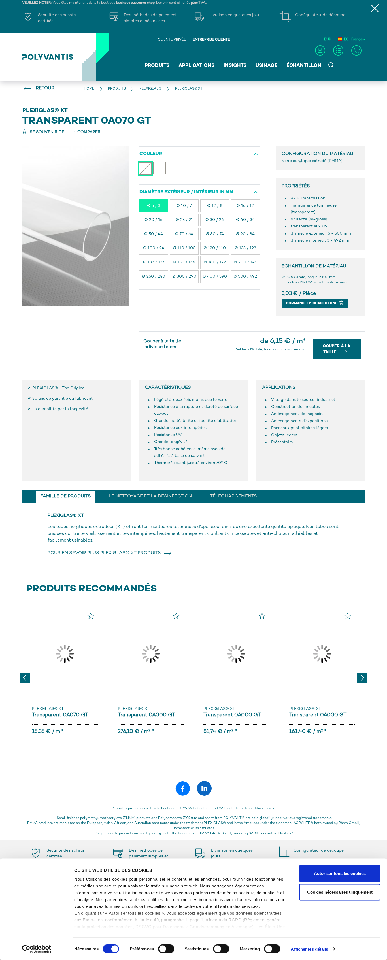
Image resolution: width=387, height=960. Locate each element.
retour (45, 88)
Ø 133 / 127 (153, 262)
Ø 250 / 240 (153, 276)
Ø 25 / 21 (184, 220)
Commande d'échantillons (312, 303)
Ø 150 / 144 (184, 262)
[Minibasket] (356, 50)
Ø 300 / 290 (184, 276)
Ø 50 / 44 (153, 234)
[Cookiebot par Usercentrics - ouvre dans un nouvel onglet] (36, 949)
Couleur (150, 154)
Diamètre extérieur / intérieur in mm (186, 192)
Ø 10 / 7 (184, 206)
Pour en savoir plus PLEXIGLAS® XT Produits (105, 553)
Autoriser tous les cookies (340, 873)
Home (89, 89)
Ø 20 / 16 (153, 220)
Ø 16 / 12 (245, 206)
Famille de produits (65, 496)
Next (361, 678)
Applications (196, 65)
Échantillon (303, 65)
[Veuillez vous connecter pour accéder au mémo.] (90, 615)
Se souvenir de (46, 132)
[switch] (166, 949)
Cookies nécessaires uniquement (340, 891)
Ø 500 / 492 (245, 276)
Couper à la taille (336, 349)
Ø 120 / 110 (214, 248)
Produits (157, 65)
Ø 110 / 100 (184, 248)
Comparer (88, 132)
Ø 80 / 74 (215, 234)
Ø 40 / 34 (245, 220)
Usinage (266, 65)
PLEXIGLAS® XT (48, 709)
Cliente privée (172, 40)
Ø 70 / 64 (184, 234)
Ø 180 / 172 (215, 262)
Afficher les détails (309, 948)
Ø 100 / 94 (153, 248)
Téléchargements (233, 496)
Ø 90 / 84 (245, 234)
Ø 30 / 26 (214, 220)
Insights (235, 65)
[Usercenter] (320, 50)
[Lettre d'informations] (338, 50)
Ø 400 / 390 (215, 276)
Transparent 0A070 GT (60, 715)
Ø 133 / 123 (245, 248)
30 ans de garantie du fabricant (62, 399)
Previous (25, 678)
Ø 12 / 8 (214, 206)
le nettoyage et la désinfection (150, 496)
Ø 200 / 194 (245, 262)
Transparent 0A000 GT (146, 715)
